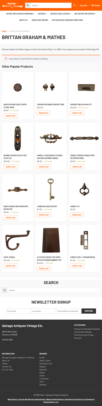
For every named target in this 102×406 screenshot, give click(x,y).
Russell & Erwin (45, 363)
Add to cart (10, 115)
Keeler (42, 375)
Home (4, 31)
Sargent (42, 366)
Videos (5, 363)
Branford (43, 369)
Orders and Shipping (40, 20)
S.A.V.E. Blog (7, 369)
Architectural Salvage (59, 14)
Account (83, 5)
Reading (42, 384)
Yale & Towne (44, 360)
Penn (41, 381)
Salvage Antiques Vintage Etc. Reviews (18, 357)
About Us (22, 20)
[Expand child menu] (33, 13)
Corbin (42, 357)
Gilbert (42, 372)
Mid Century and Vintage (84, 14)
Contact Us (6, 366)
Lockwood (43, 378)
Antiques (41, 14)
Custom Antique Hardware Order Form (67, 20)
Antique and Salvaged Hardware (19, 14)
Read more (43, 113)
